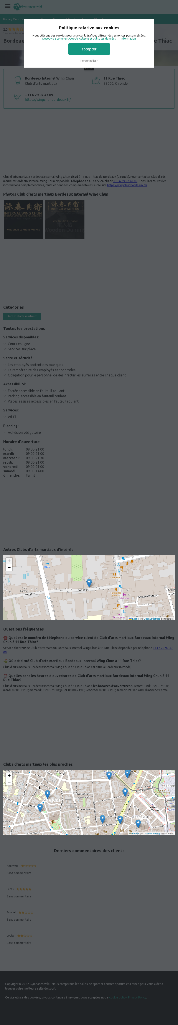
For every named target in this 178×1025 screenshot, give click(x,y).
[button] (89, 583)
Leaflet (135, 618)
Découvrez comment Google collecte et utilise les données (79, 38)
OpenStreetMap (152, 618)
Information (128, 38)
